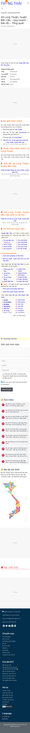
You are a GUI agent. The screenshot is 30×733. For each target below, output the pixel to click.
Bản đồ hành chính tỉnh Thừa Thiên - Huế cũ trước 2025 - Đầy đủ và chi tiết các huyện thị (17, 455)
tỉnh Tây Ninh (5, 65)
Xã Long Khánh (22, 242)
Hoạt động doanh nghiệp (8, 641)
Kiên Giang (21, 302)
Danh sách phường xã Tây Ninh (13, 256)
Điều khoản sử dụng (7, 695)
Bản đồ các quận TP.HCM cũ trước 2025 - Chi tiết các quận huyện (15, 404)
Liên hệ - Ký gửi (6, 690)
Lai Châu (20, 306)
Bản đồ (4, 643)
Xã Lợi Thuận (8, 246)
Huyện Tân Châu (23, 281)
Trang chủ (4, 13)
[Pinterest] (15, 626)
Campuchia (22, 132)
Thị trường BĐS (6, 636)
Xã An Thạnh (8, 244)
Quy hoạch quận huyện (8, 678)
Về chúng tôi (5, 702)
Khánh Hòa (21, 300)
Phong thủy (5, 650)
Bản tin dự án (5, 639)
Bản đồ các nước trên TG (9, 673)
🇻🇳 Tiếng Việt (5, 716)
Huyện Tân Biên (23, 279)
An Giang (6, 310)
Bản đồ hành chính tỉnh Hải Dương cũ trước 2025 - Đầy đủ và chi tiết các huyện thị (16, 449)
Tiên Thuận (18, 129)
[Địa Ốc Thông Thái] (11, 2)
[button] (2, 8)
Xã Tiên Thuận (22, 248)
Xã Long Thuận (22, 246)
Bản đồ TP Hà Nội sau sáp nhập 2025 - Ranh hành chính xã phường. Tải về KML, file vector (17, 423)
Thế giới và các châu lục (8, 654)
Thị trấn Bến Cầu (9, 240)
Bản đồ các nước (6, 665)
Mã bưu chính (6, 652)
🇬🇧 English (5, 718)
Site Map (4, 704)
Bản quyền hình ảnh (7, 697)
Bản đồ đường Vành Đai (8, 671)
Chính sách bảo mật (7, 693)
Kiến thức (4, 648)
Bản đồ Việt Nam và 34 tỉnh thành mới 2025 (17, 442)
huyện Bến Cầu (24, 63)
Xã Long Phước (22, 244)
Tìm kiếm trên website (8, 699)
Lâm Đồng (21, 312)
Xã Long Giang (22, 240)
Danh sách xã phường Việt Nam (13, 289)
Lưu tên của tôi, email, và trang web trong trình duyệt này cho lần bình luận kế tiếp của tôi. (15, 376)
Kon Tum (20, 304)
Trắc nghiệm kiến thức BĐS (9, 680)
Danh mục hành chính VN (9, 675)
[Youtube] (9, 626)
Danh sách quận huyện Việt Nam (13, 291)
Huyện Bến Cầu (6, 233)
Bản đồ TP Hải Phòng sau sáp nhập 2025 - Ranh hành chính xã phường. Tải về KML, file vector (17, 461)
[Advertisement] (15, 44)
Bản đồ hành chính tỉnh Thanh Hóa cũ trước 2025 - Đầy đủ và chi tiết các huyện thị (16, 436)
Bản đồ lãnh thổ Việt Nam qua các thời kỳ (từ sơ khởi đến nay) (17, 411)
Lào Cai (20, 308)
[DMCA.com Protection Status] (7, 707)
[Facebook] (3, 626)
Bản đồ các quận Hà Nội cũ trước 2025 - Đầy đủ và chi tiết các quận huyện (17, 417)
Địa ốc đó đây (6, 645)
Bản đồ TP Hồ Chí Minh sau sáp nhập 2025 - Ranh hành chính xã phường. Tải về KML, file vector (17, 430)
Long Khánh (18, 137)
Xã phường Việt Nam (14, 13)
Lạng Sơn (21, 310)
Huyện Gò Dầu (22, 277)
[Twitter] (6, 626)
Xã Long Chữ (8, 248)
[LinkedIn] (12, 626)
